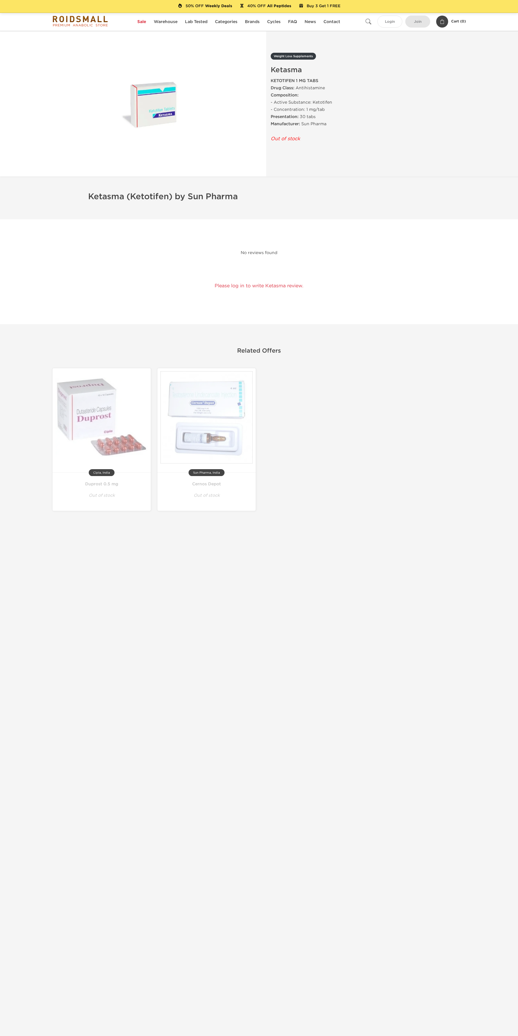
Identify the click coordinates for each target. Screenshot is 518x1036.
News (310, 21)
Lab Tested (196, 21)
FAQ (292, 21)
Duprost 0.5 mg (101, 484)
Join (417, 21)
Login (390, 21)
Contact (331, 21)
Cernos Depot (206, 484)
